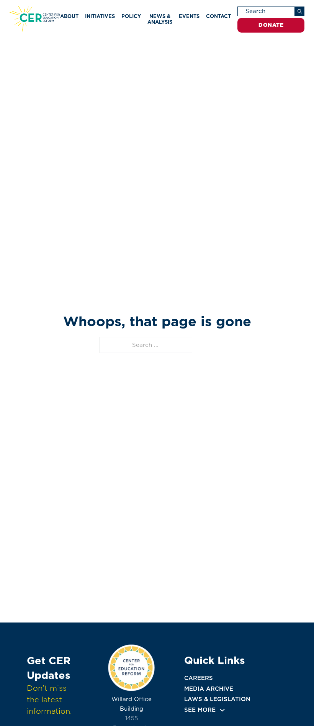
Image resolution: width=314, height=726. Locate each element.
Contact (218, 16)
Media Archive (208, 688)
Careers (198, 678)
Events (189, 16)
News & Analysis (159, 19)
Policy (131, 16)
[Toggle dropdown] (222, 710)
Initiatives (100, 16)
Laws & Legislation (217, 699)
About (69, 16)
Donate (270, 25)
